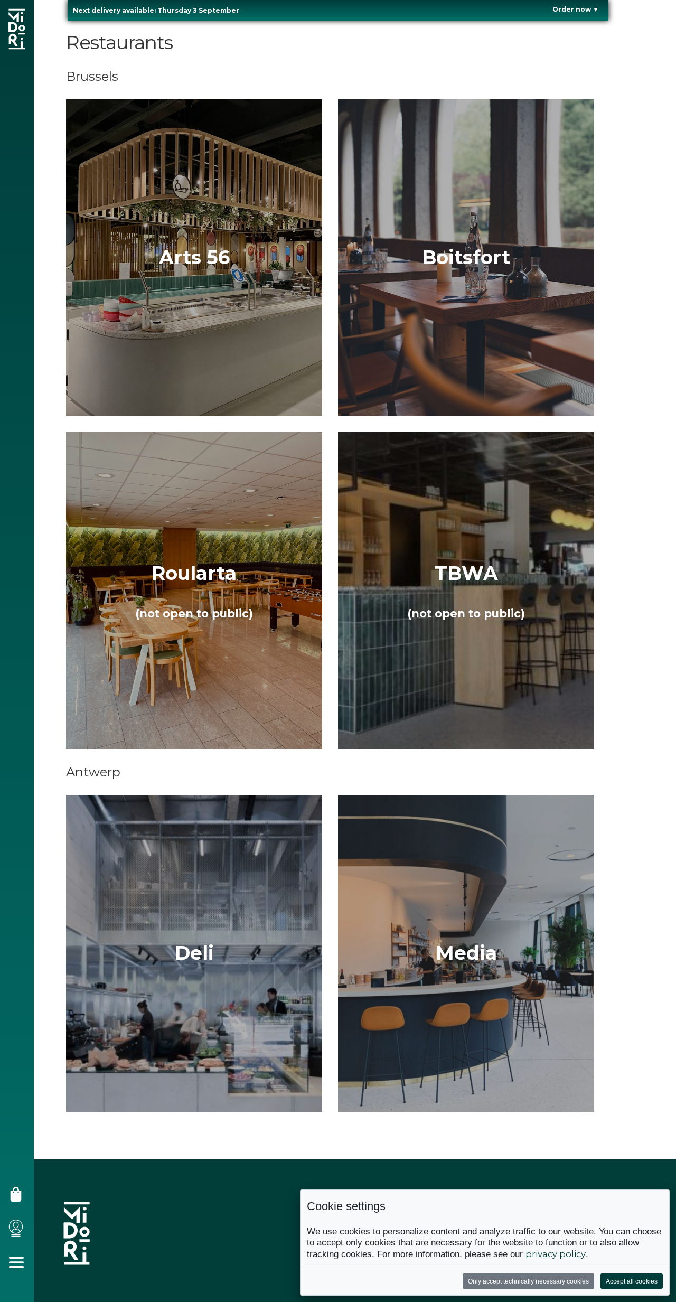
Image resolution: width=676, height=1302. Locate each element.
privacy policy (555, 1254)
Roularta (194, 573)
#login (19, 1232)
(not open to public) (194, 613)
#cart (19, 1198)
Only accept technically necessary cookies (528, 1281)
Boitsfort (466, 257)
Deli (194, 952)
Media (466, 952)
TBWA (466, 573)
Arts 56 (194, 257)
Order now (575, 9)
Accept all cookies (632, 1281)
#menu (20, 1266)
